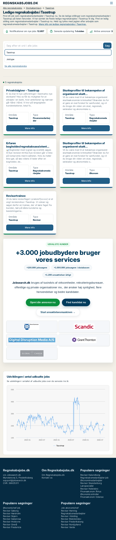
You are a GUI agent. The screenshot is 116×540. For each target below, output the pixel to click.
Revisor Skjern (10, 516)
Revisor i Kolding (69, 516)
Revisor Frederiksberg (72, 521)
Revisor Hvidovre (11, 521)
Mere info (30, 128)
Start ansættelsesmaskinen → (57, 312)
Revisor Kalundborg (90, 475)
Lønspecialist (87, 486)
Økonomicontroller (89, 494)
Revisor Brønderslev (71, 519)
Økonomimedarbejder (91, 480)
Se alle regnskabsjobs (16, 66)
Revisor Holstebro (89, 488)
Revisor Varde (68, 527)
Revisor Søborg (11, 510)
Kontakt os (47, 477)
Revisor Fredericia (12, 527)
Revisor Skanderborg (91, 483)
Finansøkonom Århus (90, 491)
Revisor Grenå (10, 524)
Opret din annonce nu (43, 302)
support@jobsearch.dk (14, 480)
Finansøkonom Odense (91, 497)
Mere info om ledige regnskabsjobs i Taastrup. (63, 24)
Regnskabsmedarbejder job (94, 477)
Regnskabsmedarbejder (73, 513)
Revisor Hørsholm (12, 513)
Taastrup (10, 52)
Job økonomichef (70, 507)
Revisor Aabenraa (12, 519)
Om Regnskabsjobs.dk (53, 475)
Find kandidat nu (76, 302)
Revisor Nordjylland (71, 524)
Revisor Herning (69, 510)
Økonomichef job (11, 507)
